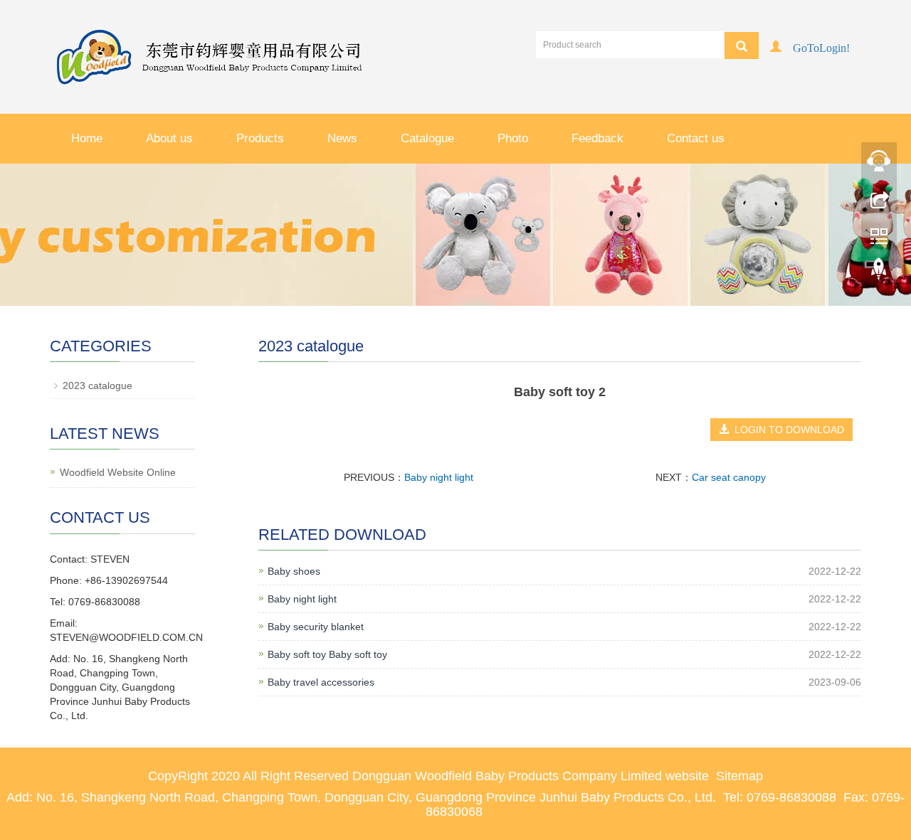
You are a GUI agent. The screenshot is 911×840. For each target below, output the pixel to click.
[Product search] (742, 45)
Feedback (597, 138)
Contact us (696, 138)
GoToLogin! (821, 46)
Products (260, 138)
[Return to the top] (879, 272)
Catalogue (427, 138)
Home (86, 138)
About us (169, 138)
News (342, 138)
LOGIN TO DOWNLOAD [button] (786, 429)
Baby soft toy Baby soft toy (327, 654)
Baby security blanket (316, 626)
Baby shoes (294, 571)
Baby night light (438, 477)
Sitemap (739, 776)
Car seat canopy (729, 477)
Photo (512, 138)
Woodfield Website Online (118, 472)
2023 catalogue (97, 385)
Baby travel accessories (321, 682)
